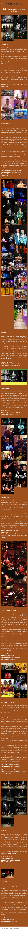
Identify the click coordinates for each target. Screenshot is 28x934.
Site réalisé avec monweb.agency (11, 928)
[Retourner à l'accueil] (14, 3)
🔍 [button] (7, 19)
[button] (2, 3)
